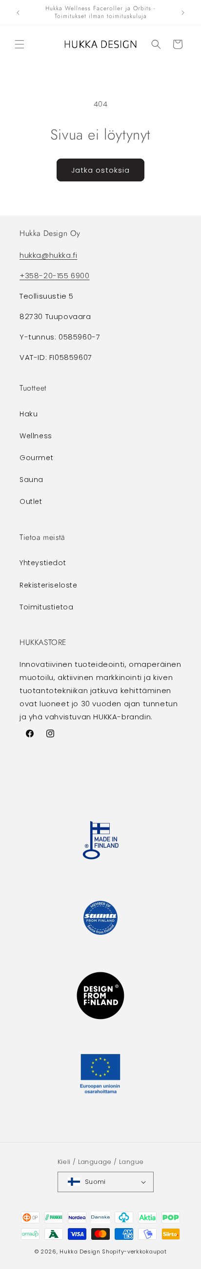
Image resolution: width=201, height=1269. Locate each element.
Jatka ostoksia (100, 170)
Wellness (36, 436)
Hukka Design (80, 1251)
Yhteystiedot (43, 563)
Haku (29, 414)
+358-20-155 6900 (55, 275)
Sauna (31, 479)
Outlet (31, 501)
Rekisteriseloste (49, 585)
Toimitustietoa (46, 607)
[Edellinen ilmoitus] (18, 12)
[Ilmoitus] (183, 12)
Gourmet (36, 458)
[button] (19, 44)
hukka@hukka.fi (48, 255)
